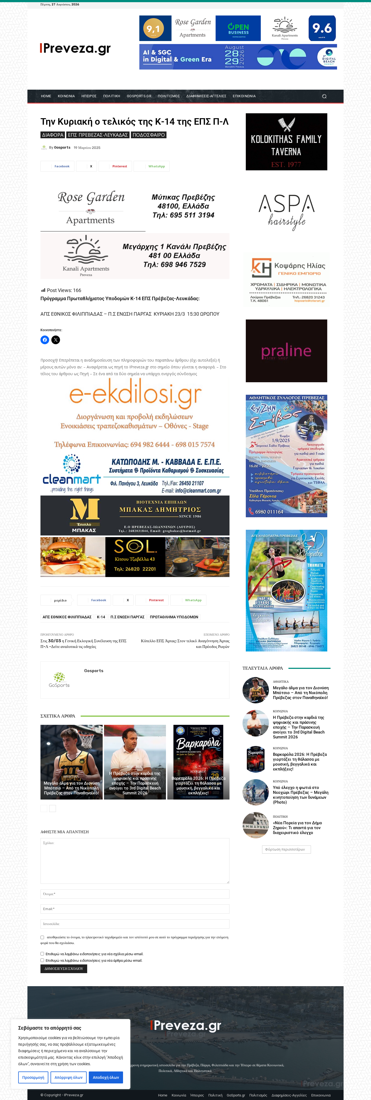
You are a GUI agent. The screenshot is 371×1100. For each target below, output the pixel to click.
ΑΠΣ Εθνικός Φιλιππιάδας (67, 617)
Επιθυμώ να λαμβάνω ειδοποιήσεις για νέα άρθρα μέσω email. (94, 960)
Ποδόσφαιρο (149, 134)
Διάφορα (52, 134)
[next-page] (52, 808)
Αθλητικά (71, 776)
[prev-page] (43, 808)
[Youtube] (327, 4)
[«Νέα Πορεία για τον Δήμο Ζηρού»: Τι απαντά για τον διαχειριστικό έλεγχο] (256, 825)
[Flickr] (307, 4)
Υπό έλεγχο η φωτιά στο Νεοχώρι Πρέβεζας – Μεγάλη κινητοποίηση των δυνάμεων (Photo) (300, 795)
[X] (320, 4)
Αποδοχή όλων (106, 1077)
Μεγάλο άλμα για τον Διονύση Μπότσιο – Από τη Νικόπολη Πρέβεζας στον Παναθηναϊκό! (71, 788)
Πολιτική (280, 816)
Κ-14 (101, 617)
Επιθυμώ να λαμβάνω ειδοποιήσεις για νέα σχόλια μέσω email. (94, 954)
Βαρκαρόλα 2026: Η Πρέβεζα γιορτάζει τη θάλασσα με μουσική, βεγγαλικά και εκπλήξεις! (198, 785)
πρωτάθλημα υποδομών (174, 617)
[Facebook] (301, 4)
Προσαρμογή (33, 1077)
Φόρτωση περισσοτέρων (285, 849)
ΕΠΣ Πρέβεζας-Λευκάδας (98, 134)
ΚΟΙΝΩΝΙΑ (134, 766)
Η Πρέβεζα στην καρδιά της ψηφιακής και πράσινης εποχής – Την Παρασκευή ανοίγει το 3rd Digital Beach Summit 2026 (135, 783)
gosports (62, 147)
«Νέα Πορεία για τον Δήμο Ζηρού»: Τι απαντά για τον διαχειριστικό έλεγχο (297, 827)
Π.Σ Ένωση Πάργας (127, 617)
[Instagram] (314, 4)
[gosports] (44, 147)
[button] (324, 96)
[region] (70, 1054)
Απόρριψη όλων (69, 1077)
